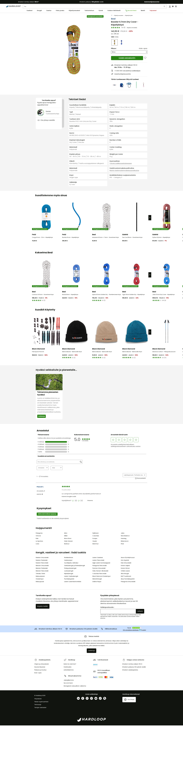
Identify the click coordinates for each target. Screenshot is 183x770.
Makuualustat (40, 576)
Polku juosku (60, 10)
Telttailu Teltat (40, 573)
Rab (37, 538)
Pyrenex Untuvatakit (99, 568)
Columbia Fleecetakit (99, 573)
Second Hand (131, 10)
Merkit (143, 10)
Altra (65, 533)
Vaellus (48, 10)
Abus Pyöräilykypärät (127, 579)
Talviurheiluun (89, 10)
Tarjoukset (153, 10)
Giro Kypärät (125, 560)
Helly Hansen (68, 541)
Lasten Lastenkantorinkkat (72, 581)
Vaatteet (29, 10)
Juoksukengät (68, 571)
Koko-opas (143, 48)
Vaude (94, 541)
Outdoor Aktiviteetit (113, 10)
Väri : (114, 37)
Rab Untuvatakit (126, 563)
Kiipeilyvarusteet (74, 10)
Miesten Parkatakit (42, 568)
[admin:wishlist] (145, 58)
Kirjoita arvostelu (132, 27)
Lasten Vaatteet (97, 557)
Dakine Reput (96, 581)
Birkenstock (124, 541)
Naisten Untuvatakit (42, 557)
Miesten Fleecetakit (42, 571)
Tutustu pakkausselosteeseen (121, 163)
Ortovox (38, 536)
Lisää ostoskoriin (127, 58)
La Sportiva (39, 541)
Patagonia (39, 533)
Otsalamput (39, 579)
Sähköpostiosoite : (107, 607)
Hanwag (123, 538)
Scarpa (94, 538)
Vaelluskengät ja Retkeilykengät (74, 565)
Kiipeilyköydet (129, 15)
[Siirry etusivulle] (112, 15)
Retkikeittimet (68, 557)
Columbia (95, 536)
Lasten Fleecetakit (98, 560)
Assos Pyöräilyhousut (128, 557)
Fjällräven (95, 533)
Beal (113, 19)
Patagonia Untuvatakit (128, 581)
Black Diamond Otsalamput (101, 576)
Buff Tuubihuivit (126, 576)
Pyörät (101, 10)
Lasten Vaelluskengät (71, 576)
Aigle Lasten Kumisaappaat (101, 563)
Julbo (122, 533)
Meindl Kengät (97, 579)
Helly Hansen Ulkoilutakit (100, 571)
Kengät (39, 10)
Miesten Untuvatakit (42, 565)
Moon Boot (67, 538)
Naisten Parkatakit (41, 560)
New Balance (125, 536)
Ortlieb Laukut (125, 571)
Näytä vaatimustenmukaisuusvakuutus (124, 170)
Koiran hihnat (125, 568)
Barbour (66, 544)
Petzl (122, 544)
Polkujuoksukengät (70, 568)
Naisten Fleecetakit (42, 563)
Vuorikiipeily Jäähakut (71, 563)
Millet (65, 536)
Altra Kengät (125, 573)
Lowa (37, 544)
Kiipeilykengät (68, 573)
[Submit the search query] (164, 7)
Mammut (95, 544)
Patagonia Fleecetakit (99, 565)
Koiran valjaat (125, 565)
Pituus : (114, 48)
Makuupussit (40, 581)
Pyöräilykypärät (69, 579)
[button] (73, 49)
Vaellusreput (68, 560)
